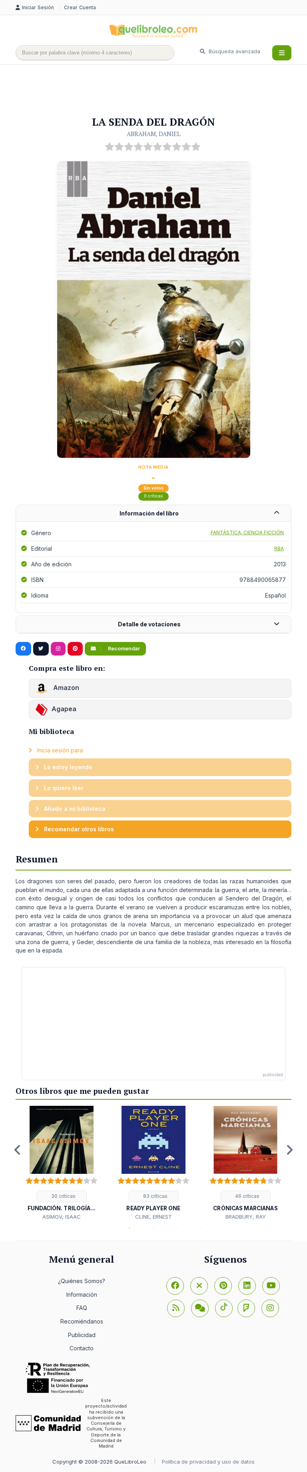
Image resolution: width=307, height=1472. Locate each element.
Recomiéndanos (81, 1321)
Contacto (82, 1348)
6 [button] (165, 1228)
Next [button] (289, 1150)
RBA (279, 548)
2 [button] (118, 1228)
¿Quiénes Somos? (81, 1280)
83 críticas (154, 1196)
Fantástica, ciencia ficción (247, 532)
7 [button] (177, 1228)
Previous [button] (18, 1150)
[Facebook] (175, 1286)
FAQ (81, 1307)
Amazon (65, 688)
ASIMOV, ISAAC (61, 1216)
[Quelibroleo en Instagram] (58, 649)
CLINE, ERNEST (153, 1216)
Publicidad (82, 1335)
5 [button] (153, 1228)
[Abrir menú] (281, 52)
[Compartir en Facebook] (23, 649)
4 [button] (142, 1228)
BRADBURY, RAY (245, 1216)
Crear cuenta (80, 7)
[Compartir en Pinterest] (75, 649)
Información (81, 1294)
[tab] (153, 513)
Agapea (64, 709)
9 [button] (201, 1228)
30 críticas (63, 1196)
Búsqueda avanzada (233, 51)
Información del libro (149, 513)
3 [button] (130, 1228)
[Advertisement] (161, 91)
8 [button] (189, 1228)
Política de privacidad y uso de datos (208, 1461)
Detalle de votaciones (149, 624)
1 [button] (106, 1228)
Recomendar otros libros (78, 829)
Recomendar (123, 649)
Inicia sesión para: (60, 750)
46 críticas (246, 1196)
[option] (62, 1163)
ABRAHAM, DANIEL (154, 134)
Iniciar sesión (39, 7)
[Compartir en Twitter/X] (41, 649)
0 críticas (153, 496)
